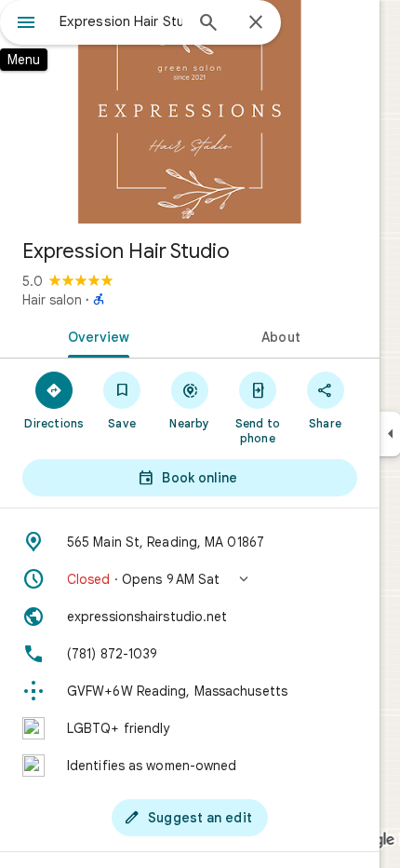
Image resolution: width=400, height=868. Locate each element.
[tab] (95, 335)
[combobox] (121, 21)
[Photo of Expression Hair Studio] (190, 112)
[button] (190, 579)
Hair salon (52, 300)
